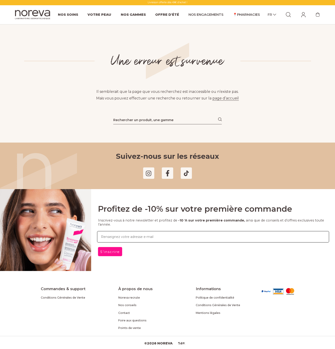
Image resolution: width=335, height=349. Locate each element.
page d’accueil (225, 98)
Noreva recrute (129, 297)
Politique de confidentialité (215, 297)
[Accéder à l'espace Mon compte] (303, 14)
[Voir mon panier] (317, 14)
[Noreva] (32, 14)
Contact (124, 313)
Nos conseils (127, 305)
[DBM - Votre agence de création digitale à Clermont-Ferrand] (181, 343)
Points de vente (129, 328)
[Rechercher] (220, 119)
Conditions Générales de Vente (63, 297)
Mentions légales (208, 313)
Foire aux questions (132, 320)
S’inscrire (110, 252)
